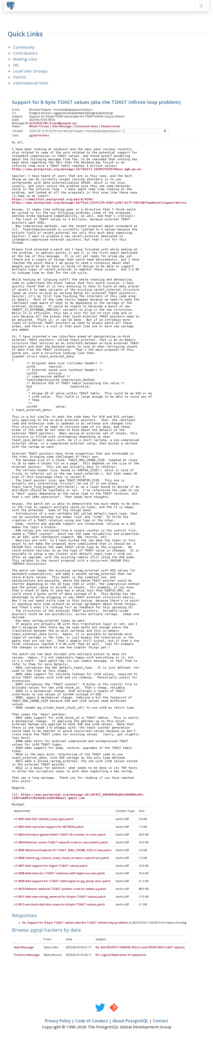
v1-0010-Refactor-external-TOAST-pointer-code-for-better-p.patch (60, 889)
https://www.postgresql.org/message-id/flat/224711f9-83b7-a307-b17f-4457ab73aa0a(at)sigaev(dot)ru (99, 202)
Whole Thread (39, 126)
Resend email (110, 126)
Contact (160, 1020)
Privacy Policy (58, 1020)
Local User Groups (30, 71)
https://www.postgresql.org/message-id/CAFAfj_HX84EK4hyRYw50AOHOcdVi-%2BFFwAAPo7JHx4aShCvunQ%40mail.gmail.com (78, 796)
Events (19, 76)
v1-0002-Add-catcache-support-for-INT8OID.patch (49, 827)
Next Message (24, 947)
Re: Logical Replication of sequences (121, 955)
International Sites (30, 82)
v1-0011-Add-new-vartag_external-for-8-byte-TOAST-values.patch (60, 896)
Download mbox (86, 126)
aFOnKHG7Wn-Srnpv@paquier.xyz (53, 123)
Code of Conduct (91, 1020)
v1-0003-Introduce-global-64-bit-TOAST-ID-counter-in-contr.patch (60, 834)
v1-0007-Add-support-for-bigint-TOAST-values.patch (51, 866)
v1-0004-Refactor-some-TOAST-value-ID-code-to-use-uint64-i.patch (61, 842)
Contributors (25, 53)
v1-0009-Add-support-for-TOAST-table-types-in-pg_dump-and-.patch (62, 881)
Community (24, 47)
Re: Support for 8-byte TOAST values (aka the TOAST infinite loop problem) (75, 922)
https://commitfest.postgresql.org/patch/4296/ (53, 199)
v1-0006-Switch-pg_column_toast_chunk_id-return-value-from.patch (61, 858)
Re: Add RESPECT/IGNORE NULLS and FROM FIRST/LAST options (140, 947)
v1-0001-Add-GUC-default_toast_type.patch (44, 819)
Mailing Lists (25, 59)
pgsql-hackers (39, 135)
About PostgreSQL (130, 1020)
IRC (16, 65)
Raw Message (61, 126)
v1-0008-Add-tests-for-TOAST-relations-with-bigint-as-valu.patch (59, 873)
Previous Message (26, 955)
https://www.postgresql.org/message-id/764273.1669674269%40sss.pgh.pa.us (76, 169)
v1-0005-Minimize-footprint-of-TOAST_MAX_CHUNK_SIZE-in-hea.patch (62, 850)
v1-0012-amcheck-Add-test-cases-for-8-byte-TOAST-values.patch (59, 904)
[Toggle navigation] (201, 5)
